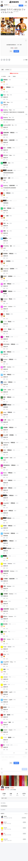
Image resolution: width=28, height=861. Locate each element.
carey (4, 412)
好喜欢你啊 (6, 132)
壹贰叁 (4, 707)
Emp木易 (5, 495)
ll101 (4, 450)
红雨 (4, 208)
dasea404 (6, 839)
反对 (7, 84)
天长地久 (5, 140)
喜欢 (4, 84)
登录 (11, 51)
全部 (2, 69)
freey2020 (5, 457)
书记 (4, 223)
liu (4, 87)
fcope (4, 563)
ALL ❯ (26, 813)
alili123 (5, 822)
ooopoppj (5, 268)
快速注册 (16, 763)
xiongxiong (6, 442)
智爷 (4, 367)
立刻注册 (16, 51)
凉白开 (4, 178)
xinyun (5, 722)
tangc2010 (6, 661)
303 (4, 833)
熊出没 (4, 291)
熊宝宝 (4, 525)
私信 (25, 5)
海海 (4, 230)
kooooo (5, 601)
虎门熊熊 (5, 692)
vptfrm (5, 306)
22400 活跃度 (13, 789)
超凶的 (4, 162)
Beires (5, 472)
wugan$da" (6, 503)
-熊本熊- (7, 787)
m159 (4, 389)
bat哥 (4, 419)
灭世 (4, 102)
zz (3, 336)
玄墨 (4, 586)
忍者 (4, 170)
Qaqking (5, 110)
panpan (5, 729)
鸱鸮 (4, 669)
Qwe (4, 147)
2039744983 (6, 344)
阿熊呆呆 (5, 79)
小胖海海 (5, 593)
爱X (4, 238)
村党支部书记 (6, 465)
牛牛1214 (5, 155)
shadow (5, 299)
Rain (4, 94)
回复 (26, 84)
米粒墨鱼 (5, 427)
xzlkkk (5, 382)
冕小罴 (4, 488)
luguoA (5, 510)
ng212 (4, 684)
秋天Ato (5, 616)
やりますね (6, 246)
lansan (5, 631)
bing (4, 654)
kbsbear (5, 556)
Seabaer (5, 699)
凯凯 (4, 397)
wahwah (5, 677)
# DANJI (8, 69)
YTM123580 (6, 533)
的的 (4, 639)
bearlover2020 (7, 125)
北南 (4, 283)
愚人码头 (5, 624)
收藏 (26, 59)
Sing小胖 (5, 435)
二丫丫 (4, 329)
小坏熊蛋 (5, 578)
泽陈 (4, 351)
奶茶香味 (5, 253)
